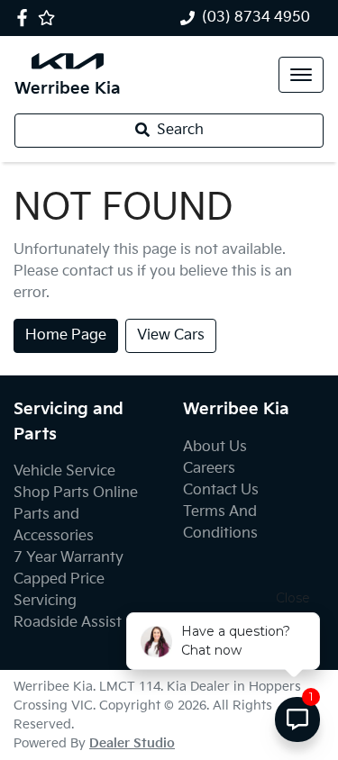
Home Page (65, 335)
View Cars (171, 335)
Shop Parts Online (76, 493)
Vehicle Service (64, 471)
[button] (301, 75)
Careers (209, 468)
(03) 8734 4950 (256, 17)
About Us (215, 447)
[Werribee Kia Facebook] (26, 17)
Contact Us (221, 490)
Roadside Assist (68, 622)
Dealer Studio (132, 743)
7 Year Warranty (68, 557)
